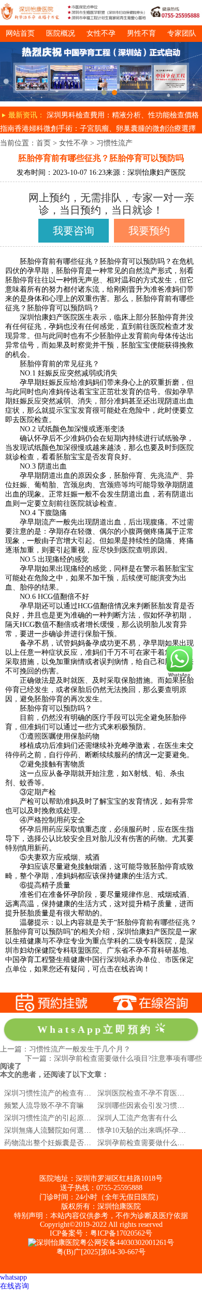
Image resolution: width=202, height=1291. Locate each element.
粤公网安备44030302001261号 (127, 1243)
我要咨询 (73, 230)
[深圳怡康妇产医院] (101, 46)
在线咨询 (14, 1286)
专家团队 (181, 33)
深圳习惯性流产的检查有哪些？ (55, 1093)
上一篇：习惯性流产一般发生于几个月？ (65, 1049)
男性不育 (141, 33)
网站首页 (20, 33)
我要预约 (149, 230)
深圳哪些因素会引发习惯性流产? (149, 1105)
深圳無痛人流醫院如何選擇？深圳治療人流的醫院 (84, 1130)
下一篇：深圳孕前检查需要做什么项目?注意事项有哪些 (113, 1058)
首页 (43, 143)
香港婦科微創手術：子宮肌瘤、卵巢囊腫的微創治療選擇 (105, 128)
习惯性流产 (114, 143)
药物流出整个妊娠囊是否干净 (51, 1143)
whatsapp (13, 1277)
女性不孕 (101, 33)
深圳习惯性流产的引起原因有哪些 (58, 1118)
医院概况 (60, 33)
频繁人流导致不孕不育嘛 (44, 1105)
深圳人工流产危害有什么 (137, 1118)
